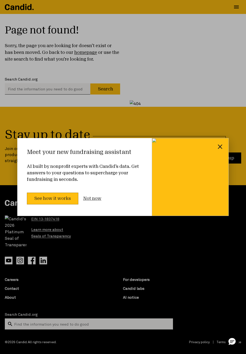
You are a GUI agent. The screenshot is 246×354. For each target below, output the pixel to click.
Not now (92, 198)
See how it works (52, 198)
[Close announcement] (220, 147)
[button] (232, 341)
